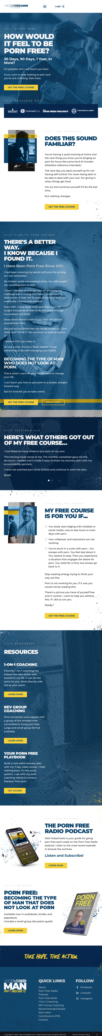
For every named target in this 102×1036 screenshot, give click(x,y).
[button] (45, 6)
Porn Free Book (48, 992)
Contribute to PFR (49, 1010)
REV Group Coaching (51, 999)
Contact (43, 1014)
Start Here (45, 1006)
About (42, 981)
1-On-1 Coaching (48, 996)
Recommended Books (52, 1003)
